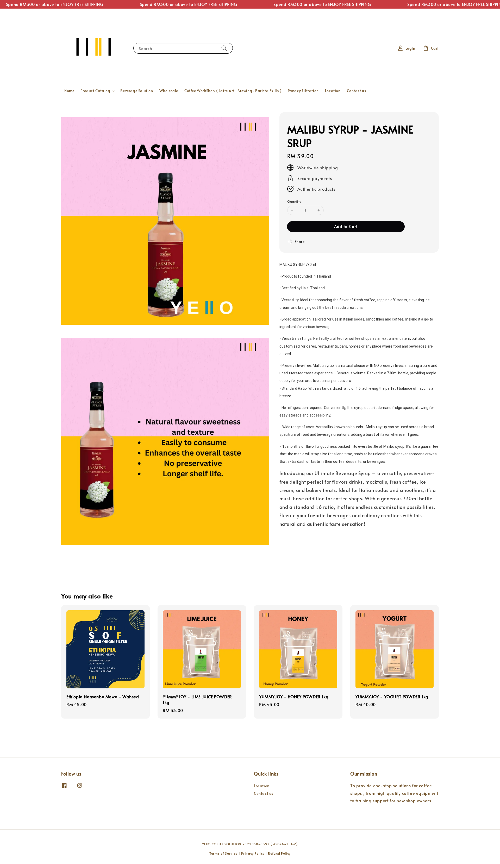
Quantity (294, 201)
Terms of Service (223, 853)
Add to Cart (346, 226)
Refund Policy (279, 853)
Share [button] (300, 241)
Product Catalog (95, 90)
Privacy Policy (252, 853)
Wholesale (168, 90)
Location (333, 90)
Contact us (356, 90)
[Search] (224, 48)
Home (69, 90)
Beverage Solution (136, 90)
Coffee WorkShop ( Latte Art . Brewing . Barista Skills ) (233, 90)
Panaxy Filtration (303, 90)
